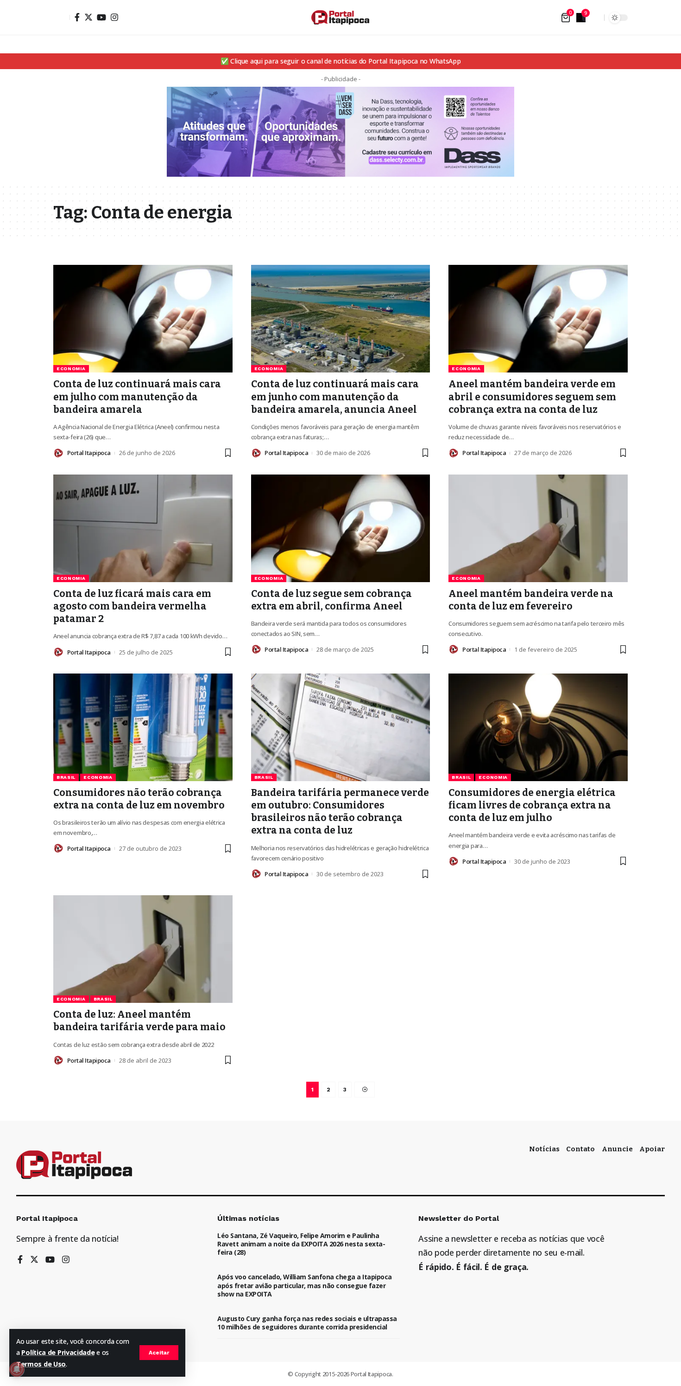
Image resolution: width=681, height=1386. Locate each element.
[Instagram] (114, 17)
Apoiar (652, 1149)
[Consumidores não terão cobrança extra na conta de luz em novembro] (143, 727)
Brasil (66, 777)
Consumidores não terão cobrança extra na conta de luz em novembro (139, 799)
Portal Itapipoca (89, 453)
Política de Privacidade (58, 1352)
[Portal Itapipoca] (340, 17)
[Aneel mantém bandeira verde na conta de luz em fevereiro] (538, 528)
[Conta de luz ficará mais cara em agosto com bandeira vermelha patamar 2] (143, 528)
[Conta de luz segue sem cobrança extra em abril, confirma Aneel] (340, 528)
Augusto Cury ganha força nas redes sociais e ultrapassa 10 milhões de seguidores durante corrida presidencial (307, 1322)
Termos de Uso (41, 1364)
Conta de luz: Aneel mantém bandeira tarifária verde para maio (139, 1020)
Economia (71, 368)
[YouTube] (101, 17)
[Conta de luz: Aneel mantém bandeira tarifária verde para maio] (143, 949)
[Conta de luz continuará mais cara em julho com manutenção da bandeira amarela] (143, 318)
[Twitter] (88, 17)
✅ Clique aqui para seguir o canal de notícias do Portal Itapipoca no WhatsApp (341, 61)
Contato (580, 1149)
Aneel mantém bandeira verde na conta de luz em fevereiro (530, 600)
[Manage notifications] (16, 1369)
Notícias (544, 1149)
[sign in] (62, 18)
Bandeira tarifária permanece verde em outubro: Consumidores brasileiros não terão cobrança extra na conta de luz (340, 812)
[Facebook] (77, 17)
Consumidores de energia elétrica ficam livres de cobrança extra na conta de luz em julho (532, 805)
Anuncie (617, 1149)
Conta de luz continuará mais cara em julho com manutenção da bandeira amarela (137, 397)
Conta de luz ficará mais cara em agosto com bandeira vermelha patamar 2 (132, 606)
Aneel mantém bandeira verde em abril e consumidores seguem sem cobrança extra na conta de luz (532, 397)
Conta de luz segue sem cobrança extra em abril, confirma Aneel (331, 600)
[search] (594, 17)
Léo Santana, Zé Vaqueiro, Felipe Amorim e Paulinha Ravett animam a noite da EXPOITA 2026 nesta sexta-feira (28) (301, 1244)
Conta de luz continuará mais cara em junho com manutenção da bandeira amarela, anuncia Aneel (335, 397)
